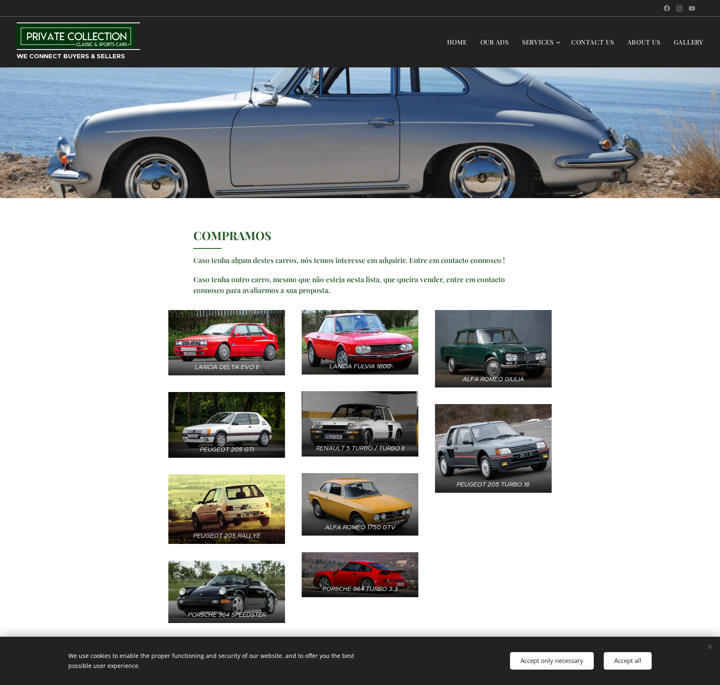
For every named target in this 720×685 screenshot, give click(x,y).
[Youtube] (692, 8)
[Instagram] (679, 8)
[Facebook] (667, 8)
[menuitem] (459, 42)
